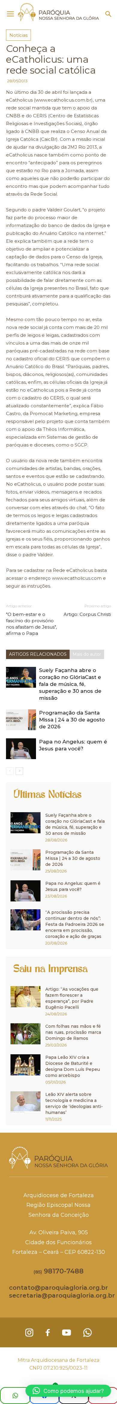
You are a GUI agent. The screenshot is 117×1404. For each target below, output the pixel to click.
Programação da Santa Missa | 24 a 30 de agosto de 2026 (72, 720)
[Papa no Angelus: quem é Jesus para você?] (21, 748)
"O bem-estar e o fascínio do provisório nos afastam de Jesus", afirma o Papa (31, 623)
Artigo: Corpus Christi (87, 614)
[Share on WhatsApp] (15, 1395)
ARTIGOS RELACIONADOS (38, 654)
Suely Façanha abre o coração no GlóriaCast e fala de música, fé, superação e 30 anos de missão (70, 684)
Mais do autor (87, 654)
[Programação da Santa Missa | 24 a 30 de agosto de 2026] (21, 719)
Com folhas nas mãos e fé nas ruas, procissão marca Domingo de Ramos (73, 1032)
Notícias (18, 35)
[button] (108, 14)
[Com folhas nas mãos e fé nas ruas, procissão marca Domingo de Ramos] (25, 1033)
